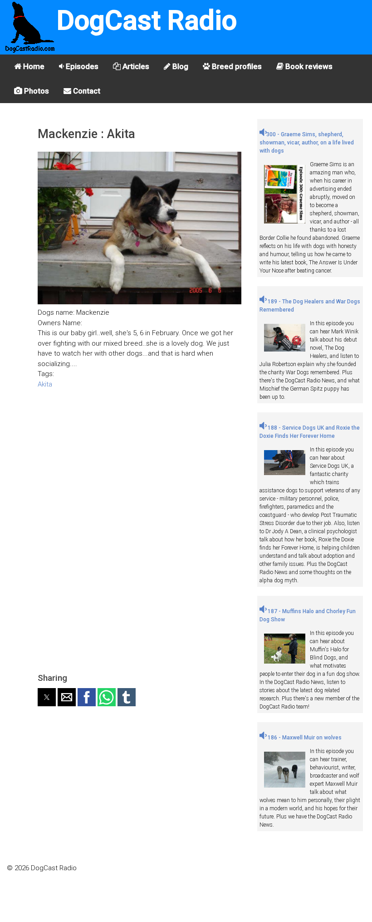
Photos (35, 90)
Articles (135, 66)
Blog (179, 66)
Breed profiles (236, 66)
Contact (85, 90)
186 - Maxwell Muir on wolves (304, 737)
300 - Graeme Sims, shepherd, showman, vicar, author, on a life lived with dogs (306, 142)
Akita (45, 384)
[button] (47, 697)
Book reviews (308, 66)
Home (32, 66)
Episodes (81, 66)
